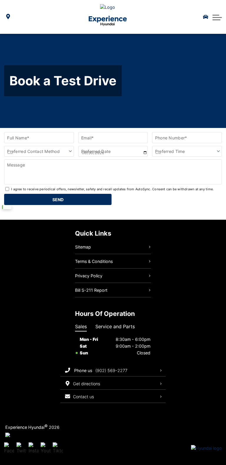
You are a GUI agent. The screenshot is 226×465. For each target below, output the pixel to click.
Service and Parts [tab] (115, 326)
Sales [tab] (81, 326)
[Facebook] (9, 449)
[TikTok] (58, 449)
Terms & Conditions (94, 261)
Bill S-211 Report (91, 290)
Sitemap (83, 246)
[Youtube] (46, 449)
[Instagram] (34, 449)
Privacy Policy (88, 275)
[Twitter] (21, 449)
